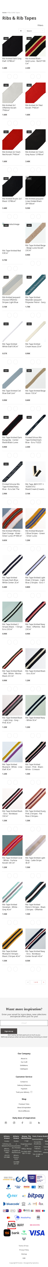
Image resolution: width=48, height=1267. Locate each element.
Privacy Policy (24, 1250)
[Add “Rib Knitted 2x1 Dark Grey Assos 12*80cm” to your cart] (38, 169)
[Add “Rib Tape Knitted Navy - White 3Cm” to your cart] (38, 735)
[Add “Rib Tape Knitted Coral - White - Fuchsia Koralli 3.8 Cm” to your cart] (15, 875)
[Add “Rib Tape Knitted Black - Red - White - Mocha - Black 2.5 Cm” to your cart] (15, 688)
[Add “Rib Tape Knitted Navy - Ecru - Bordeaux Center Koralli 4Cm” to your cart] (38, 969)
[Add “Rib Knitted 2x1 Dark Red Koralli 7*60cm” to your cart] (15, 169)
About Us (24, 1058)
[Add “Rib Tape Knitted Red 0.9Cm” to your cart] (15, 268)
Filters (41, 25)
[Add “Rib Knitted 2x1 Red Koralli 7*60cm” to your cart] (38, 123)
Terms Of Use (23, 1246)
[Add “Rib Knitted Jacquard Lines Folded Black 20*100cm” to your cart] (38, 216)
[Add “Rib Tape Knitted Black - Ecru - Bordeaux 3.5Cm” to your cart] (15, 829)
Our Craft (24, 1062)
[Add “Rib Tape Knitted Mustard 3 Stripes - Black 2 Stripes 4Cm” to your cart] (15, 969)
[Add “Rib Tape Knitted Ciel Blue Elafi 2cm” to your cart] (15, 408)
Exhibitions (24, 1065)
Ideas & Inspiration (24, 1107)
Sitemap (24, 1254)
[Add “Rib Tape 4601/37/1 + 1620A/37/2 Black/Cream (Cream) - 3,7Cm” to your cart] (38, 502)
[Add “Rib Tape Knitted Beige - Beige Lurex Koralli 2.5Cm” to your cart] (38, 263)
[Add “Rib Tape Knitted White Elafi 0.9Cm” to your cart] (15, 361)
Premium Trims (24, 1104)
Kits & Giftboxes (24, 1111)
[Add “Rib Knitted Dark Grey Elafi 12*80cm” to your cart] (15, 76)
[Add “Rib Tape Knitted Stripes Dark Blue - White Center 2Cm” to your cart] (15, 595)
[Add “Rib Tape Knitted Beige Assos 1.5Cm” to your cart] (38, 408)
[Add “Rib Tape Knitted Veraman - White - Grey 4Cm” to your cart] (15, 922)
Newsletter (24, 1024)
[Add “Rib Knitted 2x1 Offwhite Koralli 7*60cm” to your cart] (15, 123)
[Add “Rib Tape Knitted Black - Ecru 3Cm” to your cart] (38, 688)
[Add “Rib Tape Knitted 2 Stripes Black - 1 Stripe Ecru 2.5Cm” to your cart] (15, 642)
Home (4, 12)
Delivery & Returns (24, 1085)
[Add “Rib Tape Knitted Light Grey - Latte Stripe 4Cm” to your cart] (38, 875)
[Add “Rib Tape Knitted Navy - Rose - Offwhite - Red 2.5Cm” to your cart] (38, 642)
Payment (24, 1089)
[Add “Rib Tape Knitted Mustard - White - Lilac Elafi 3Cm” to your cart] (15, 782)
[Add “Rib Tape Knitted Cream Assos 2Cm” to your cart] (38, 361)
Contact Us (24, 1082)
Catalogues (24, 1069)
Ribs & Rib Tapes (14, 12)
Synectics (36, 1263)
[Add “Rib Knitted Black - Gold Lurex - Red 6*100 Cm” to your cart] (38, 76)
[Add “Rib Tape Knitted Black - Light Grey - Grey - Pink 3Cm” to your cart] (15, 735)
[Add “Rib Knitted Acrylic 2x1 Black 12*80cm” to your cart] (15, 216)
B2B (24, 1258)
